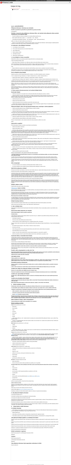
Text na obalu (36, 9)
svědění (16, 294)
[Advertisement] (5, 46)
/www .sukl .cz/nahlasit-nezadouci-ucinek (26, 389)
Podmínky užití (32, 464)
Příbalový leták (16, 9)
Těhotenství (14, 188)
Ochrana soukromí (38, 464)
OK (54, 0)
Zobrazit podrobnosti (50, 0)
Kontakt (42, 464)
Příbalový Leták (7, 2)
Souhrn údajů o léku (26, 9)
